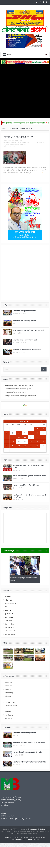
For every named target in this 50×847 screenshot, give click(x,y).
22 (31, 441)
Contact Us (18, 837)
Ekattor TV (9, 597)
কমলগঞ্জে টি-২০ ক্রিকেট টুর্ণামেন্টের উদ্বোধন (15, 392)
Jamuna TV (9, 614)
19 (13, 441)
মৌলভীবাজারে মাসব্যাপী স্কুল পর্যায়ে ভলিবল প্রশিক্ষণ (18, 389)
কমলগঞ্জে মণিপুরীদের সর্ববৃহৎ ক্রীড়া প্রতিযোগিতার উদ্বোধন (19, 385)
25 (6, 446)
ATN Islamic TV (10, 631)
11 (6, 437)
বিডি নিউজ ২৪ (8, 719)
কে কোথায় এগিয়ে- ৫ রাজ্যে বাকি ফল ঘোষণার (25, 340)
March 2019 (25, 421)
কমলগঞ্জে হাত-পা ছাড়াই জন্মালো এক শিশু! (18, 136)
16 (37, 437)
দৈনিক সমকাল (8, 689)
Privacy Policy (29, 837)
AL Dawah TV (9, 627)
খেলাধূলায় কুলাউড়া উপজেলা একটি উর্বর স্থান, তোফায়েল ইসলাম (20, 396)
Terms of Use (40, 837)
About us (8, 837)
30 (37, 446)
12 (13, 437)
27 (19, 446)
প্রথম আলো (8, 712)
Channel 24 (9, 600)
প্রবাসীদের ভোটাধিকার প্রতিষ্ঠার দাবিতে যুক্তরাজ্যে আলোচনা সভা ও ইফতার (29, 496)
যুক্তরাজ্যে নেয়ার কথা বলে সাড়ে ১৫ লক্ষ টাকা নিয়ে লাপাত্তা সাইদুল (29, 466)
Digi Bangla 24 (10, 634)
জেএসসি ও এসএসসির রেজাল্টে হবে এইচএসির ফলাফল (27, 349)
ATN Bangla (9, 617)
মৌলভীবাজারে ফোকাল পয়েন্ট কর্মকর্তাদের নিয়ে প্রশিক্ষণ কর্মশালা (29, 762)
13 (19, 437)
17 (43, 437)
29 (31, 446)
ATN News (8, 621)
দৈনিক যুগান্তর (8, 686)
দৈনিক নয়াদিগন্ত (9, 693)
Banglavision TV (10, 603)
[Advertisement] (25, 90)
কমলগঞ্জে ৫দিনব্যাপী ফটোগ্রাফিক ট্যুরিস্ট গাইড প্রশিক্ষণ (28, 752)
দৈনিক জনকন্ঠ (8, 696)
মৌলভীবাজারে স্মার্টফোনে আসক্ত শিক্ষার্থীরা (24, 320)
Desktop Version (18, 840)
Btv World (8, 607)
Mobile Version (33, 840)
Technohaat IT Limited (37, 829)
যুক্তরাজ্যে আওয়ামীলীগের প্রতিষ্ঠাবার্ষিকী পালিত (26, 485)
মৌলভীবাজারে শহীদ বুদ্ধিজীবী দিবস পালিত (24, 311)
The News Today (11, 706)
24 (43, 441)
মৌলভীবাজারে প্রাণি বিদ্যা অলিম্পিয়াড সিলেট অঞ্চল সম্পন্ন (29, 742)
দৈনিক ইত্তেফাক (9, 682)
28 (25, 446)
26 (13, 446)
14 (25, 437)
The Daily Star (10, 702)
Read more (37, 172)
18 (6, 441)
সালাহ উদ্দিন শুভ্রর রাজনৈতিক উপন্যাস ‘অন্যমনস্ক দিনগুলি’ (29, 330)
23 (37, 441)
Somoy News (9, 624)
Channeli (8, 610)
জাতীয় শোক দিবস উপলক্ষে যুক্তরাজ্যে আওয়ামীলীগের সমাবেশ (29, 475)
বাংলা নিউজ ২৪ (9, 715)
